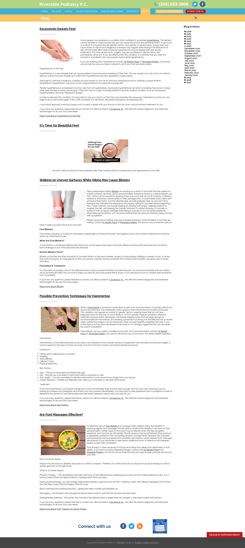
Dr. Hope (56, 11)
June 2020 (190, 63)
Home (44, 11)
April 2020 (189, 68)
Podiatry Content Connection (147, 543)
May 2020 (189, 65)
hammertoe (93, 307)
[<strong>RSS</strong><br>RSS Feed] (196, 18)
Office (68, 11)
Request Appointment (169, 11)
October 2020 (191, 53)
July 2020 (189, 60)
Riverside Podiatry (150, 61)
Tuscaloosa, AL (116, 109)
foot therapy (112, 426)
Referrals (133, 11)
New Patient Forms (112, 11)
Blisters (115, 191)
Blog (145, 11)
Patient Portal (195, 11)
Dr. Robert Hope (131, 61)
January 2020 (191, 75)
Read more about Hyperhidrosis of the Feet (60, 116)
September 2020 (193, 56)
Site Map (120, 543)
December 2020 (192, 48)
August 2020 (191, 58)
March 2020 (190, 70)
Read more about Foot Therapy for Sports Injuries (63, 509)
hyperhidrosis (153, 40)
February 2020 (192, 73)
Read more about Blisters (52, 286)
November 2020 (192, 51)
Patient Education (86, 11)
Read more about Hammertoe (54, 405)
